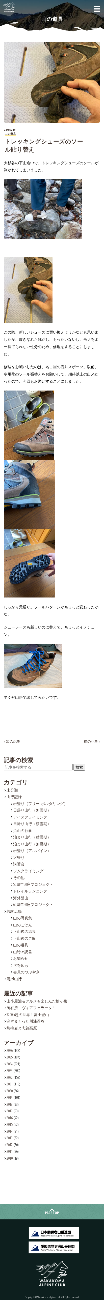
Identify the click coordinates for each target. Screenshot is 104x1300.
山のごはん (22, 924)
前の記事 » (92, 741)
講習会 (18, 863)
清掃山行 (14, 978)
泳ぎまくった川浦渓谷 (25, 1021)
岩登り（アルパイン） (32, 850)
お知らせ (20, 958)
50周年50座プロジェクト (33, 884)
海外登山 (20, 897)
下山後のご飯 (24, 938)
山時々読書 (22, 951)
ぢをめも (20, 965)
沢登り (18, 857)
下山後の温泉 (24, 931)
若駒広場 (14, 911)
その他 (18, 877)
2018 (10, 1104)
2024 (10, 1063)
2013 (10, 1137)
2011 (10, 1151)
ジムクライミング (28, 870)
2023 (10, 1070)
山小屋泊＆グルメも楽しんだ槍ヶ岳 (37, 1001)
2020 (10, 1090)
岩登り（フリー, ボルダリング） (40, 803)
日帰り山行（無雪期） (32, 810)
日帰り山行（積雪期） (32, 823)
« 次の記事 (12, 741)
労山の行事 (22, 830)
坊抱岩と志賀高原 (22, 1027)
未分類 (12, 790)
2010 (10, 1158)
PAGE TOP (52, 1212)
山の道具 (20, 944)
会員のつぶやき (26, 971)
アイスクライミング (30, 816)
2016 (10, 1117)
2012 (10, 1144)
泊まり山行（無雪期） (32, 843)
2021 (10, 1083)
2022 (10, 1077)
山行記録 (14, 796)
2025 (10, 1056)
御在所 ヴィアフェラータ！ (31, 1007)
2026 (10, 1050)
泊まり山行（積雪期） (32, 837)
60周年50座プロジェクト (33, 904)
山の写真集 (22, 917)
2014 (10, 1131)
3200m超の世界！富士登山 (28, 1014)
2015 (10, 1124)
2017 (10, 1110)
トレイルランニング (30, 890)
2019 (10, 1097)
